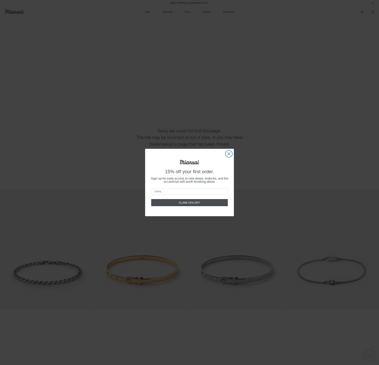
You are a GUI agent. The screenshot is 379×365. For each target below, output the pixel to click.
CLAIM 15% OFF (189, 202)
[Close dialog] (228, 153)
